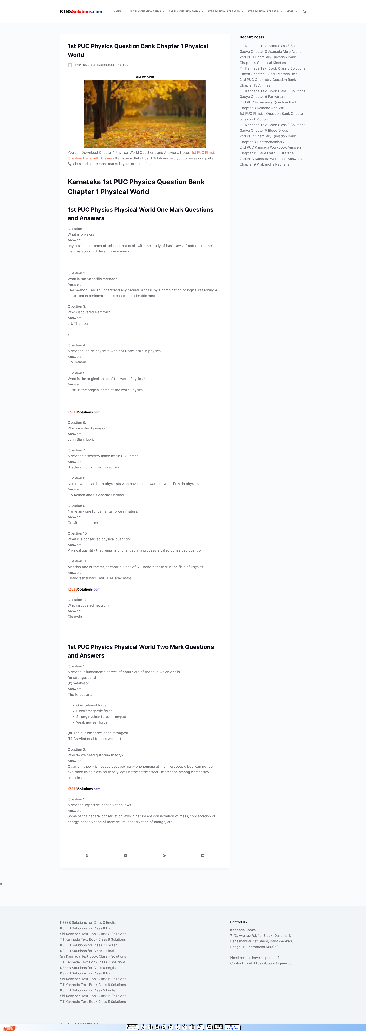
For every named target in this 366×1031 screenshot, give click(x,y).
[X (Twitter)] (125, 855)
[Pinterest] (164, 855)
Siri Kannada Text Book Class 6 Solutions (93, 979)
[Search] (304, 11)
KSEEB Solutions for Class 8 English (89, 922)
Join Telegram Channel (232, 1027)
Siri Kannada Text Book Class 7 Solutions (93, 956)
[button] (183, 1027)
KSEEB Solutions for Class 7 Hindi (87, 951)
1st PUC (200, 1027)
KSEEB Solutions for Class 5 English (89, 990)
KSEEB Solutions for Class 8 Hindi (87, 928)
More (290, 11)
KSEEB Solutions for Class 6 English (89, 968)
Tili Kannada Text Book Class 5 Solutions (93, 1002)
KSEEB (117, 11)
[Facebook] (87, 855)
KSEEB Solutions (132, 1027)
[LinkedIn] (203, 855)
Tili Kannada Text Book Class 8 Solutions (93, 939)
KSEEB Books (218, 1027)
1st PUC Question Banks (184, 11)
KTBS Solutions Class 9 (263, 11)
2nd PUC (209, 1027)
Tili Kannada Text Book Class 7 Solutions (93, 962)
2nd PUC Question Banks (145, 11)
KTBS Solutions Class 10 (224, 11)
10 (192, 1027)
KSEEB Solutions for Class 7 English (88, 945)
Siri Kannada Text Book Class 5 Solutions (93, 996)
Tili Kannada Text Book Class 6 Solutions (93, 985)
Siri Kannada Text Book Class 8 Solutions (93, 934)
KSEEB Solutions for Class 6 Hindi (87, 973)
